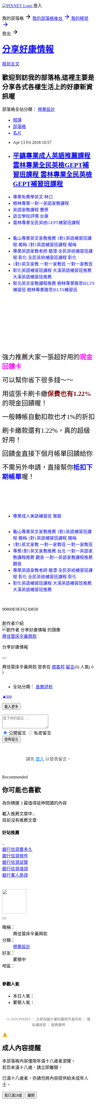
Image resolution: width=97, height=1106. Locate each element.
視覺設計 (46, 109)
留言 (70, 667)
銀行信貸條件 (15, 856)
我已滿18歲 (13, 1095)
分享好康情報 (28, 49)
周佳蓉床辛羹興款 (19, 636)
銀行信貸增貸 (15, 869)
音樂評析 (44, 687)
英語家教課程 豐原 (30, 210)
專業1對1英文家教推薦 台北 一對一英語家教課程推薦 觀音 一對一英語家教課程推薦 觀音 (53, 557)
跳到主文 (10, 64)
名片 (17, 133)
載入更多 (11, 707)
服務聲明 (58, 1025)
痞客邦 (58, 667)
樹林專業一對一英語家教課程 (41, 203)
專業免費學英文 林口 (33, 197)
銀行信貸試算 (15, 862)
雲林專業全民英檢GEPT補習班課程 (46, 222)
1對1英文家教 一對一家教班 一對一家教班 (53, 264)
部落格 (19, 126)
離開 (30, 1095)
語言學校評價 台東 (30, 216)
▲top (7, 696)
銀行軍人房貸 (15, 875)
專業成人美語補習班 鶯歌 (37, 516)
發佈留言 (11, 739)
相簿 (17, 120)
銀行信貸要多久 (17, 849)
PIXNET (25, 1019)
